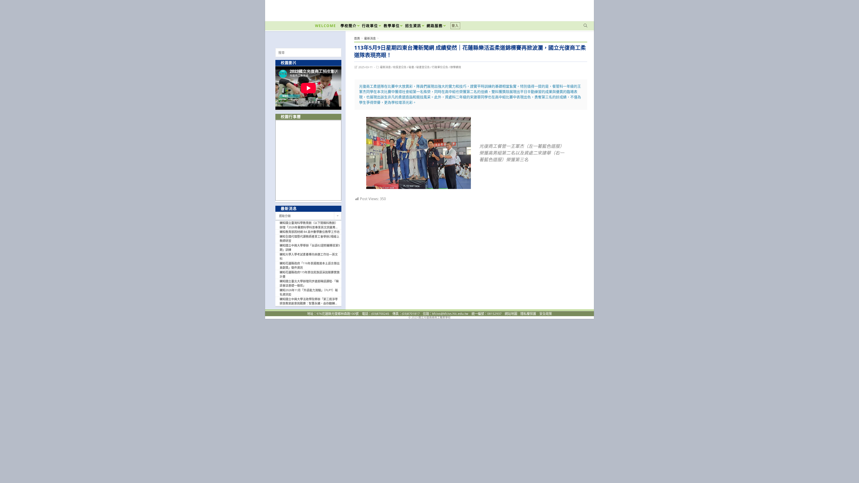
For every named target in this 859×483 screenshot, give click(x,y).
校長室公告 (399, 67)
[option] (308, 88)
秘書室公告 (423, 67)
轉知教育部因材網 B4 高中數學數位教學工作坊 (310, 232)
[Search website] (585, 25)
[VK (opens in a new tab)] (579, 9)
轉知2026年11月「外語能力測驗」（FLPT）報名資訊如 (309, 292)
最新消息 (385, 67)
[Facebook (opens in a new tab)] (560, 9)
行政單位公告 (440, 67)
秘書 (411, 67)
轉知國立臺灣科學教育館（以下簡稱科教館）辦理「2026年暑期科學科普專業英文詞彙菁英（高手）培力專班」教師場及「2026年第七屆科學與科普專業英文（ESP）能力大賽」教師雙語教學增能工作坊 (310, 225)
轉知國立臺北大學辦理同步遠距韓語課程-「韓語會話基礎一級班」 (309, 283)
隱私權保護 (528, 313)
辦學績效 (455, 67)
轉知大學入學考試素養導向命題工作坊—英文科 (309, 256)
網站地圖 (511, 313)
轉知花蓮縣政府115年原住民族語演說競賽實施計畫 (310, 274)
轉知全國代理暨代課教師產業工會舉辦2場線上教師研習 (309, 238)
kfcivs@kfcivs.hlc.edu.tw (450, 313)
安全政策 (545, 313)
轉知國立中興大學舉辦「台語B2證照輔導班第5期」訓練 (310, 247)
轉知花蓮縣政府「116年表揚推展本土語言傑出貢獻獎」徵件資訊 (310, 265)
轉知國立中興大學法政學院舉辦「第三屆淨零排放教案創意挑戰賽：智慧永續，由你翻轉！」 (310, 301)
